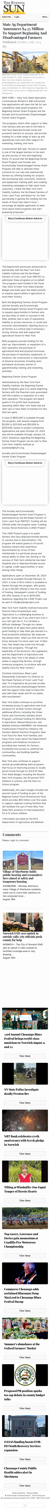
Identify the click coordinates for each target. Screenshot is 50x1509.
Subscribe (6, 17)
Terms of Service (18, 1493)
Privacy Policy (32, 1493)
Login (16, 17)
